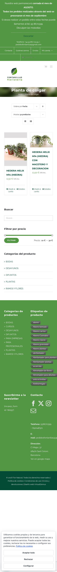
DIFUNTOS (11, 275)
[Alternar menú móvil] (51, 66)
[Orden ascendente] (43, 106)
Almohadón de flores (42, 370)
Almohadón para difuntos (44, 375)
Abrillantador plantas (42, 362)
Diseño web (29, 484)
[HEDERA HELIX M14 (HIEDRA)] (15, 149)
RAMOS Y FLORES (14, 288)
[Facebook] (33, 403)
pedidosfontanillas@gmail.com (28, 45)
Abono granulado (40, 344)
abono (36, 322)
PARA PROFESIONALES (14, 344)
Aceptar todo (28, 552)
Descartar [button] (28, 36)
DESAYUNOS (12, 268)
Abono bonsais (40, 327)
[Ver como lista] (30, 121)
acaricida (37, 366)
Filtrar (11, 240)
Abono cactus (39, 331)
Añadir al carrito (11, 190)
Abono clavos (39, 340)
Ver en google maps (40, 459)
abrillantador (38, 353)
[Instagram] (48, 403)
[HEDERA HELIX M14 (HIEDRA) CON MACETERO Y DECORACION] (41, 139)
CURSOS (10, 326)
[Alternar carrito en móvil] (45, 66)
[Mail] (33, 411)
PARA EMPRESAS (14, 338)
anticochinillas (39, 379)
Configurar (28, 566)
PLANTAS (10, 282)
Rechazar (28, 559)
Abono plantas (39, 349)
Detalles (22, 189)
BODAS (9, 261)
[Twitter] (41, 403)
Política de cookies (15, 481)
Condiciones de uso (33, 481)
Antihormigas (39, 384)
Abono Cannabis (40, 335)
